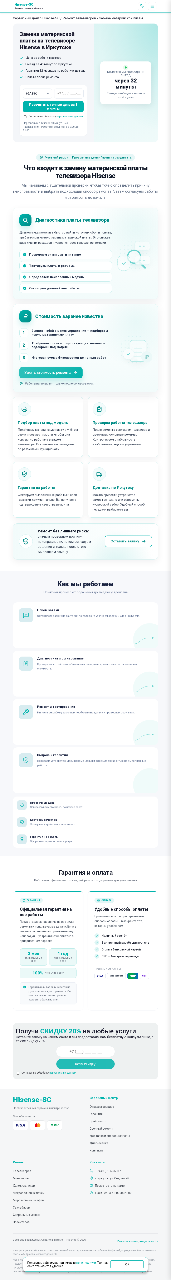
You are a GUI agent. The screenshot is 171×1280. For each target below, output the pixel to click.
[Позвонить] (142, 6)
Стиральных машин (26, 1214)
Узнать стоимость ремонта (47, 373)
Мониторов (21, 1178)
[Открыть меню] (152, 6)
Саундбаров (21, 1207)
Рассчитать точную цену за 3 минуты (53, 107)
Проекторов (21, 1222)
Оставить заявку (125, 541)
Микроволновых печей (28, 1193)
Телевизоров (22, 1171)
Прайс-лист (98, 1121)
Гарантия (96, 1114)
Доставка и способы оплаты (110, 1136)
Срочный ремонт (101, 1128)
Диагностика (99, 1143)
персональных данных (70, 116)
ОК (127, 1264)
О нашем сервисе (102, 1106)
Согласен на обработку (48, 1072)
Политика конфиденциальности (137, 1241)
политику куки (86, 1262)
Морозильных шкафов (28, 1200)
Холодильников (24, 1185)
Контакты (96, 1150)
